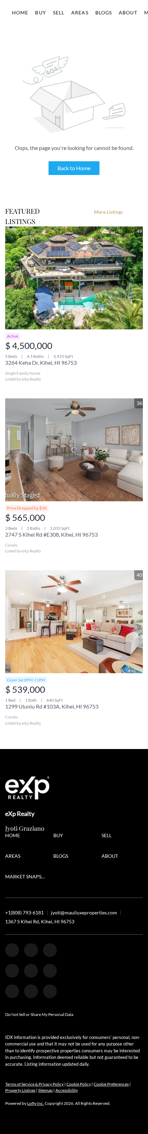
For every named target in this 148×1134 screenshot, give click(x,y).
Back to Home (74, 168)
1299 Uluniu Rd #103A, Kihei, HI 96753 (51, 706)
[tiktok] (12, 991)
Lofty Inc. (35, 1103)
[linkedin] (31, 950)
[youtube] (50, 971)
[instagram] (31, 971)
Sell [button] (58, 12)
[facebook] (12, 950)
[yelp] (12, 971)
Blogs (103, 12)
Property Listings (20, 1090)
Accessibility (66, 1090)
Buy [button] (40, 12)
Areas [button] (79, 12)
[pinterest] (31, 991)
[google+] (50, 991)
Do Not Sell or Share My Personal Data (39, 1014)
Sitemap (45, 1090)
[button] (14, 836)
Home (20, 12)
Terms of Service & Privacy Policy (34, 1084)
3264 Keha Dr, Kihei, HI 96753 (41, 362)
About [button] (128, 12)
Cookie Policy (78, 1084)
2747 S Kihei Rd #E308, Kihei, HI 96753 (51, 534)
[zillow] (50, 950)
